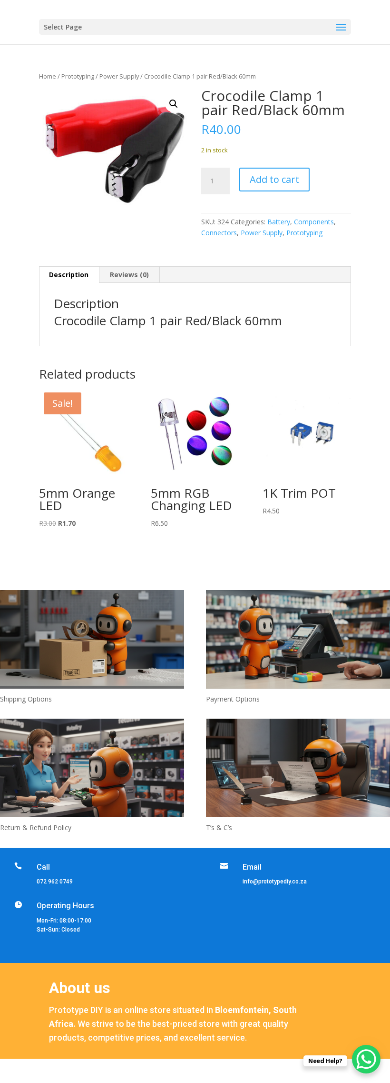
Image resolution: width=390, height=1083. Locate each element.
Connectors (219, 232)
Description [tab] (68, 274)
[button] (173, 103)
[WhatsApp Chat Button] (366, 1059)
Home (47, 76)
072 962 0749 (55, 881)
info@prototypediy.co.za (275, 881)
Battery (278, 221)
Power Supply (119, 76)
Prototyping (77, 76)
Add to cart (274, 179)
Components (314, 221)
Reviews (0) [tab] (129, 274)
